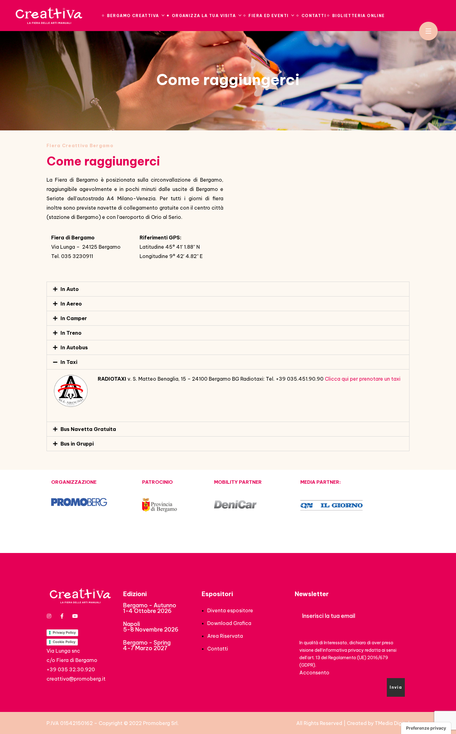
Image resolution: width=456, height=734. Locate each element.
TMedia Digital (392, 723)
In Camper (73, 318)
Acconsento (314, 672)
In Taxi (68, 362)
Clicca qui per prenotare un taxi (362, 379)
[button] (149, 608)
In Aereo (71, 304)
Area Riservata (225, 636)
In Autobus (74, 347)
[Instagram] (49, 616)
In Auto (69, 289)
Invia (396, 687)
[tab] (228, 289)
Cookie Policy (64, 642)
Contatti (217, 649)
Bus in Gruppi (77, 444)
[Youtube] (75, 616)
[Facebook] (62, 616)
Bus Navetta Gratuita (88, 429)
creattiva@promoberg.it (76, 679)
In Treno (71, 333)
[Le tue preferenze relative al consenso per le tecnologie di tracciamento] (426, 728)
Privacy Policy (64, 632)
